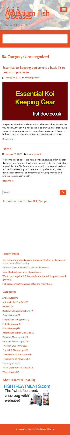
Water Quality (9, 372)
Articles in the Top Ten (13, 302)
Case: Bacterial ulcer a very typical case (21, 271)
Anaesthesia (8, 297)
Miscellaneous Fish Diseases (16, 332)
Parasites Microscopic (13, 341)
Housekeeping (9, 328)
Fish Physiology (10, 323)
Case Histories (9, 315)
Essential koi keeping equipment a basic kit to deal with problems (33, 70)
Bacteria (6, 306)
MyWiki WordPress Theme (41, 429)
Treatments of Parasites (14, 358)
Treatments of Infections (15, 354)
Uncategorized (32, 77)
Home (6, 149)
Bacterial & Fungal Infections (16, 310)
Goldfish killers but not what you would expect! (25, 267)
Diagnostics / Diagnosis (14, 319)
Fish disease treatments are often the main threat (27, 283)
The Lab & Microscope (13, 350)
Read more (8, 139)
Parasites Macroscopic (13, 337)
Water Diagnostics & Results (16, 367)
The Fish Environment (13, 345)
